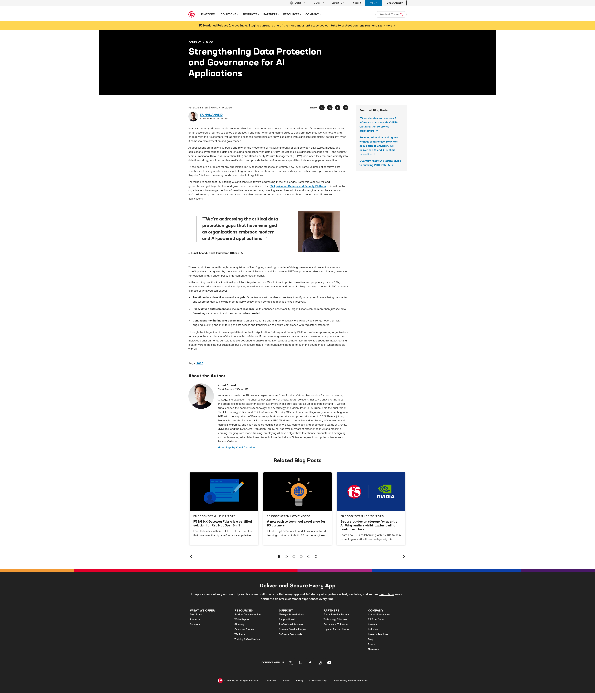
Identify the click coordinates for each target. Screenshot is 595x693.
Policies (286, 680)
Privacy (299, 680)
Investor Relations (378, 634)
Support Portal (287, 619)
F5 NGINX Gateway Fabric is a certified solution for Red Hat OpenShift (222, 523)
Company (194, 42)
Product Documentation (247, 614)
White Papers (241, 619)
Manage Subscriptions (291, 614)
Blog (370, 639)
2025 (199, 363)
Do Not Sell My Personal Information (350, 680)
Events (371, 644)
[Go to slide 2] (286, 556)
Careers (372, 624)
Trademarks (270, 680)
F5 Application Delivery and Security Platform (298, 186)
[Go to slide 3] (294, 556)
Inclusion (373, 629)
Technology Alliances (335, 619)
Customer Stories (244, 629)
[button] (323, 231)
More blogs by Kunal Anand (235, 447)
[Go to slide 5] (308, 556)
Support (357, 3)
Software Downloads (290, 634)
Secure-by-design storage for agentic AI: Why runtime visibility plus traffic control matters (368, 525)
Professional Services (291, 624)
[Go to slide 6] (316, 556)
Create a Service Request (293, 629)
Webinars (239, 634)
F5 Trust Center (376, 619)
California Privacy (317, 680)
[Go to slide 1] (279, 556)
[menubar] (297, 3)
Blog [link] (209, 42)
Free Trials (196, 614)
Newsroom (374, 649)
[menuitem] (297, 3)
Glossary (239, 624)
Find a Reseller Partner (336, 614)
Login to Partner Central (337, 629)
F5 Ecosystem (278, 516)
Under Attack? (395, 2)
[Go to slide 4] (301, 556)
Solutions (195, 624)
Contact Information (379, 614)
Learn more (385, 25)
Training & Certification (247, 639)
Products (195, 619)
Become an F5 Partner (336, 624)
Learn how (386, 594)
